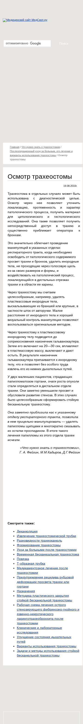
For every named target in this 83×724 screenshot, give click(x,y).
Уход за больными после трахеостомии (47, 549)
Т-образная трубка (31, 563)
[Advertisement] (41, 96)
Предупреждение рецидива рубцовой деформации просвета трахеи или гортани (45, 581)
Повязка (23, 559)
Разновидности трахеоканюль (39, 540)
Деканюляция (27, 531)
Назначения (26, 591)
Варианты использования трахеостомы (46, 646)
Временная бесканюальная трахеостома (48, 554)
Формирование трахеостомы (39, 545)
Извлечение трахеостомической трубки (46, 536)
